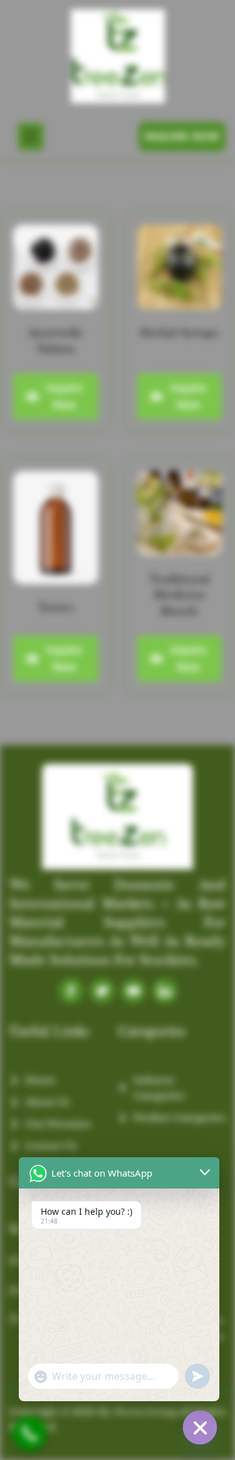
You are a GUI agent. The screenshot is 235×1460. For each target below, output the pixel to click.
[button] (30, 136)
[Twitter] (102, 990)
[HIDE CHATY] (200, 1427)
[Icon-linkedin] (164, 990)
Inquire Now (64, 396)
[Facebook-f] (70, 990)
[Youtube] (133, 990)
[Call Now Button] (30, 1433)
